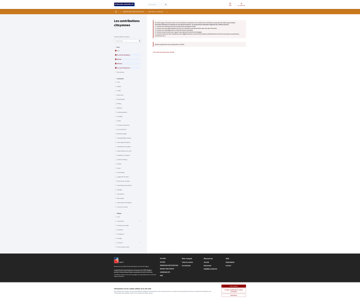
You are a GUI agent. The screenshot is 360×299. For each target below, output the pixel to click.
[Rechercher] (165, 4)
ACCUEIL (162, 262)
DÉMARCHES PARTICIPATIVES (133, 12)
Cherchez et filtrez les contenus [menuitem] (121, 37)
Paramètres (233, 295)
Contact (228, 265)
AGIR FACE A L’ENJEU (155, 12)
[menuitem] (127, 41)
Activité (206, 262)
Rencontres (207, 265)
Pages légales (230, 262)
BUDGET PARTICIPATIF (167, 269)
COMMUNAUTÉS (165, 272)
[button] (117, 47)
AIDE (161, 275)
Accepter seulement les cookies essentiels (234, 290)
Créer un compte (187, 262)
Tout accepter (234, 286)
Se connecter (186, 265)
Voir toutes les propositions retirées (163, 52)
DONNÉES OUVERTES (210, 269)
